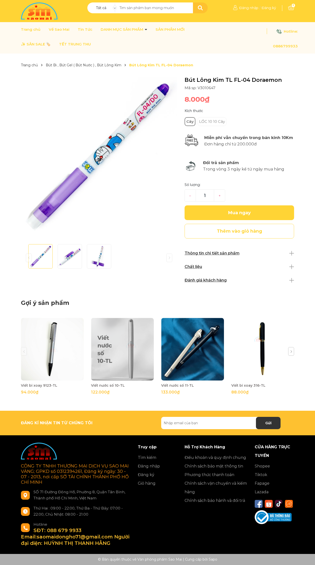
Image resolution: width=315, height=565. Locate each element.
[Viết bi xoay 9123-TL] (52, 349)
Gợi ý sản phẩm (45, 302)
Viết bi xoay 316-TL (248, 385)
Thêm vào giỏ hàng (55, 376)
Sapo (213, 559)
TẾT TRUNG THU (75, 44)
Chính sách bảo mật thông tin (214, 466)
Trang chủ (30, 29)
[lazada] (289, 504)
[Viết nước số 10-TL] (122, 349)
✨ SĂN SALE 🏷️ (36, 44)
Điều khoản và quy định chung (215, 457)
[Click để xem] (99, 154)
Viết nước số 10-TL (108, 385)
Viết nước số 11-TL (177, 385)
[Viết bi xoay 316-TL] (262, 349)
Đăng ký (269, 8)
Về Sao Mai (59, 29)
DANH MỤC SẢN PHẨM (122, 29)
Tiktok (261, 474)
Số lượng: (193, 185)
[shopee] (269, 504)
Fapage (262, 483)
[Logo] (40, 11)
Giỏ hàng (147, 483)
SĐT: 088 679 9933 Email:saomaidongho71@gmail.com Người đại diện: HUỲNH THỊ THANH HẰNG (75, 536)
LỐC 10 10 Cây (212, 121)
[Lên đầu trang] (306, 556)
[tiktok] (279, 504)
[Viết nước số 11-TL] (192, 349)
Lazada (261, 492)
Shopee (262, 466)
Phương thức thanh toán (209, 474)
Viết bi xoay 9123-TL (39, 385)
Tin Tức (85, 29)
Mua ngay (239, 212)
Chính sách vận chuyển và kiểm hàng (216, 487)
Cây (190, 121)
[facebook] (259, 504)
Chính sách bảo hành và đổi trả (215, 500)
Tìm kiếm (147, 457)
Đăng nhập (248, 8)
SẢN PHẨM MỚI (170, 29)
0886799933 (285, 46)
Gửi (268, 423)
